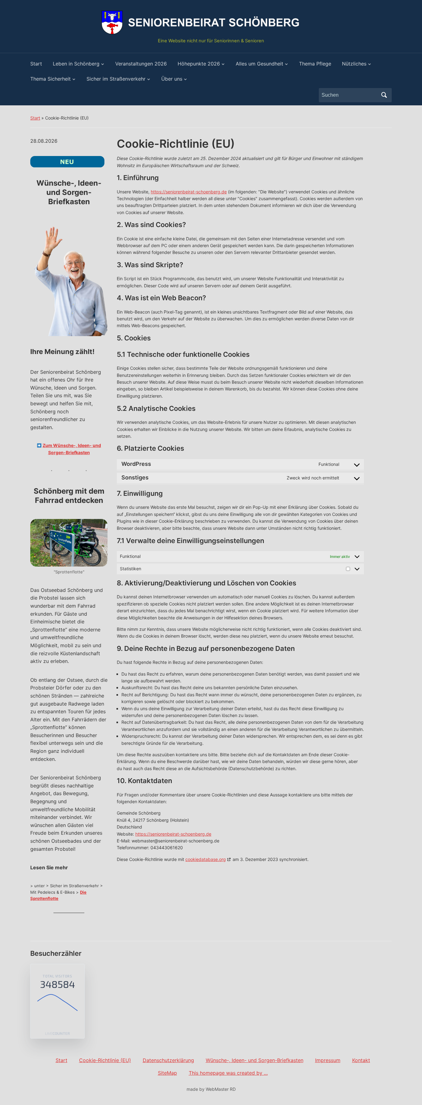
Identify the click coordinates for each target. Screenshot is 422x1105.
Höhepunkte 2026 (199, 64)
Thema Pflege (315, 64)
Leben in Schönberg (76, 64)
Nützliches (354, 64)
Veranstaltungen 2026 (141, 64)
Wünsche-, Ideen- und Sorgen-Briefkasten (254, 1060)
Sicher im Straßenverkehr (116, 79)
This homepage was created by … (228, 1073)
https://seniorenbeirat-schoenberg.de (189, 191)
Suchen (384, 95)
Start (36, 64)
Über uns (171, 79)
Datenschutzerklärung (168, 1060)
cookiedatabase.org (205, 859)
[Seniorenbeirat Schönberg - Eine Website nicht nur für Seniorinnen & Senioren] (211, 22)
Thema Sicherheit (50, 79)
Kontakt (361, 1060)
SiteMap (167, 1073)
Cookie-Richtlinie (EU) (105, 1060)
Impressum (327, 1060)
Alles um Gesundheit (259, 64)
